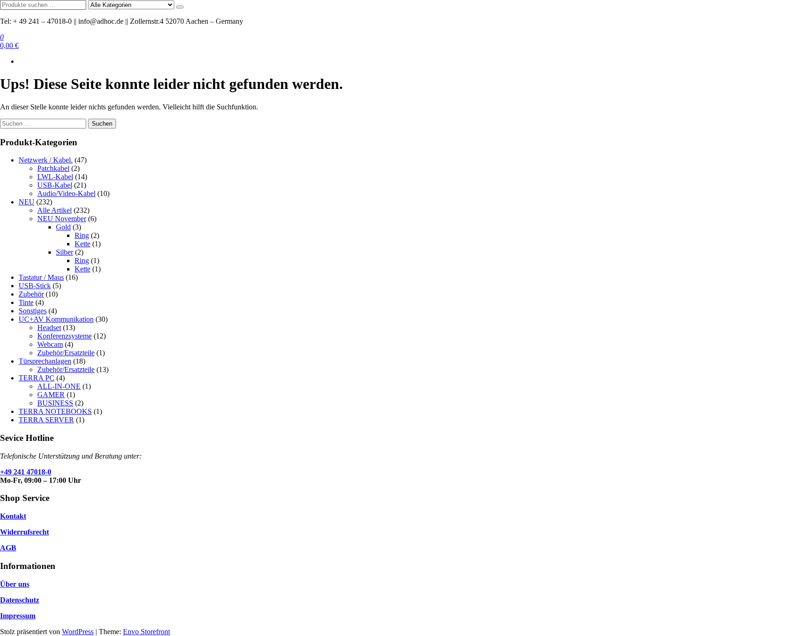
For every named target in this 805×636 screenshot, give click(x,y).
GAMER (51, 395)
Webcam (50, 344)
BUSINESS (55, 403)
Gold (63, 227)
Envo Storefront (146, 632)
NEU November (61, 219)
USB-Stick (35, 286)
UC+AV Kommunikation (56, 319)
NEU (26, 202)
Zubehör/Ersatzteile (66, 353)
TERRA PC (37, 378)
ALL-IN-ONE (59, 386)
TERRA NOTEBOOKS (55, 411)
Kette (82, 244)
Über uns (14, 584)
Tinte (26, 302)
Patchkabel (53, 168)
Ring (82, 235)
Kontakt (13, 516)
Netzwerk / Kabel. (46, 160)
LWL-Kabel (55, 177)
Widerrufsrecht (24, 532)
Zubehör (31, 294)
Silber (64, 252)
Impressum (17, 616)
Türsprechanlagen (45, 361)
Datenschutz (19, 600)
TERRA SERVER (46, 420)
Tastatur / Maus (41, 277)
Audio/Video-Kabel (66, 193)
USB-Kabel (54, 185)
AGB (8, 548)
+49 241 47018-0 (25, 472)
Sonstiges (33, 311)
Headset (49, 328)
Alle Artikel (54, 210)
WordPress (78, 632)
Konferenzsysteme (64, 336)
